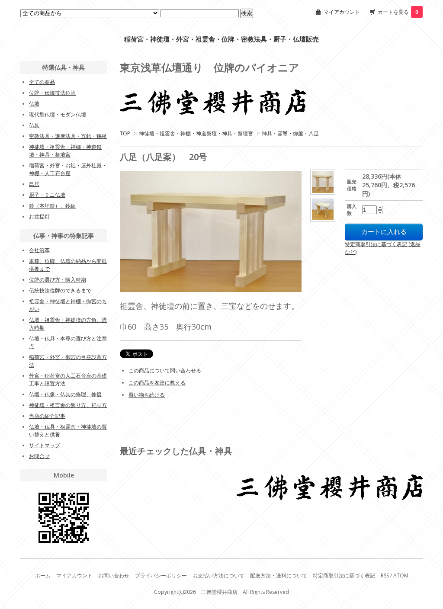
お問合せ (39, 456)
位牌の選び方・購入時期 (57, 279)
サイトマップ (44, 445)
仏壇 (34, 103)
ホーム (43, 575)
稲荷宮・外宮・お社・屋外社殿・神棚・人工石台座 (68, 169)
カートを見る (398, 12)
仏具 (34, 125)
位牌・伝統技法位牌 (52, 92)
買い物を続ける (146, 394)
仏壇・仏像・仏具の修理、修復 (65, 394)
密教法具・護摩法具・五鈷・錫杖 (68, 136)
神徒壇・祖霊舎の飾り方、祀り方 (68, 405)
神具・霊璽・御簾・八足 (290, 133)
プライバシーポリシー (161, 575)
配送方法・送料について (278, 575)
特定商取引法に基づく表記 (344, 575)
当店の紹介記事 (47, 416)
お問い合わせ (113, 575)
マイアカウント (342, 12)
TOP (125, 133)
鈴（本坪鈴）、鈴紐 (52, 205)
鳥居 (34, 184)
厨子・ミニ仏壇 (47, 195)
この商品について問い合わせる (164, 370)
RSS (385, 575)
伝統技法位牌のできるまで (60, 290)
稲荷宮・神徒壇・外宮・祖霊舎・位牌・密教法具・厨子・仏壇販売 (221, 39)
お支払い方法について (218, 575)
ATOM (400, 575)
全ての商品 (42, 82)
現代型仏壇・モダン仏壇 (57, 114)
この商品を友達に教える (157, 382)
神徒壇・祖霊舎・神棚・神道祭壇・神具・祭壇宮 (196, 133)
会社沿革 (39, 250)
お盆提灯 (39, 216)
